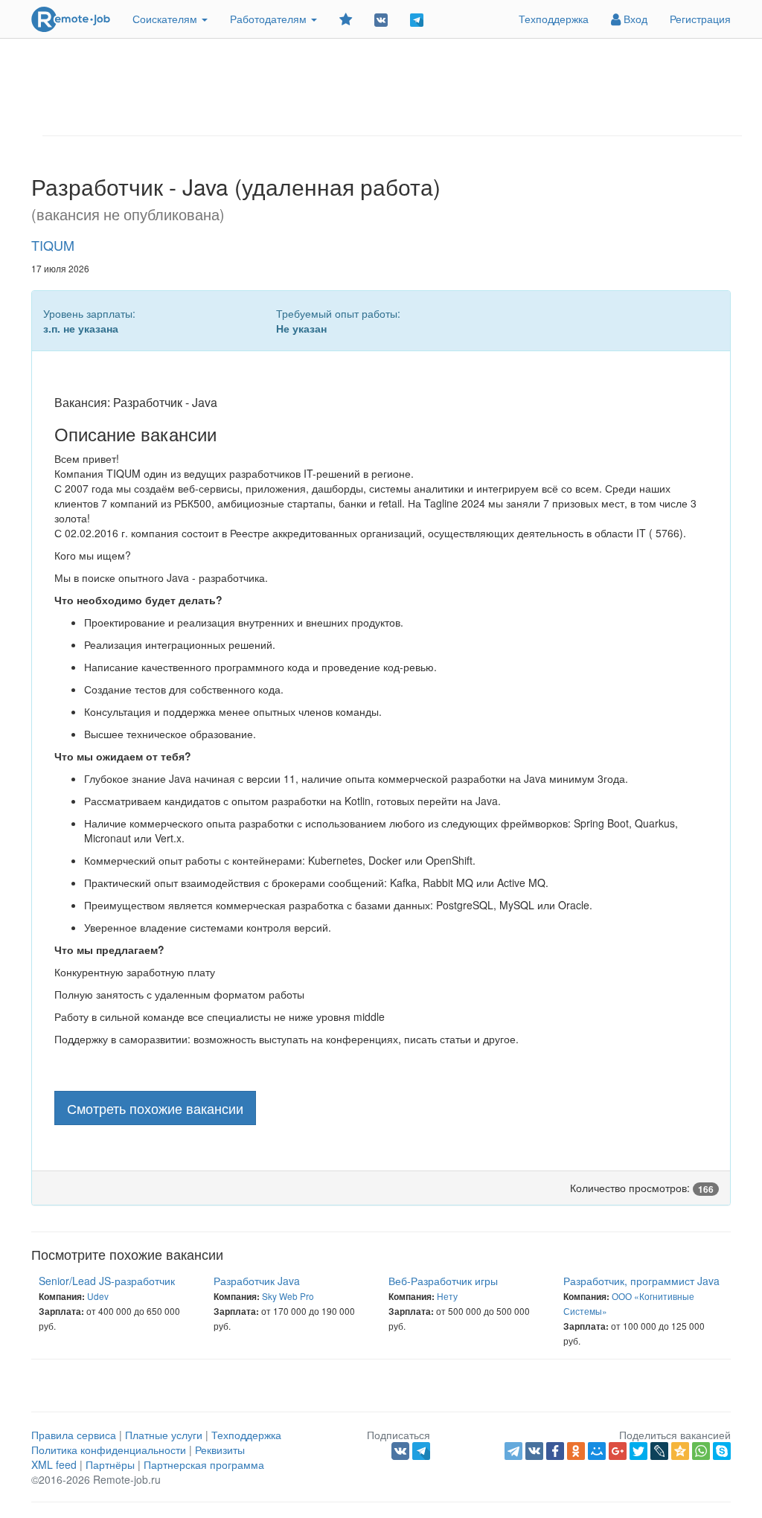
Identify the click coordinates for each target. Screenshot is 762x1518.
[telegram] (513, 1451)
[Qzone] (680, 1451)
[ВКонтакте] (534, 1451)
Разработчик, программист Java (641, 1280)
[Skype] (722, 1451)
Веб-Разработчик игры (443, 1280)
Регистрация (700, 18)
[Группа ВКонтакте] (381, 19)
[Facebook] (555, 1451)
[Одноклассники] (576, 1451)
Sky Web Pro (288, 1296)
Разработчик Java (257, 1280)
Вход (634, 18)
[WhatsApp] (701, 1451)
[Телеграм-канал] (417, 19)
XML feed (54, 1464)
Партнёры (110, 1464)
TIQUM (52, 244)
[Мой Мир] (597, 1451)
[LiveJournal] (659, 1451)
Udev (98, 1296)
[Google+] (618, 1451)
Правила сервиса (73, 1434)
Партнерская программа (204, 1464)
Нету (447, 1296)
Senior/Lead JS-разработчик (107, 1280)
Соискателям (166, 18)
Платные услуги (163, 1434)
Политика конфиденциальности (108, 1449)
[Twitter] (638, 1451)
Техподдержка (554, 18)
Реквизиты (220, 1449)
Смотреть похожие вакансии (155, 1108)
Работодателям (270, 18)
